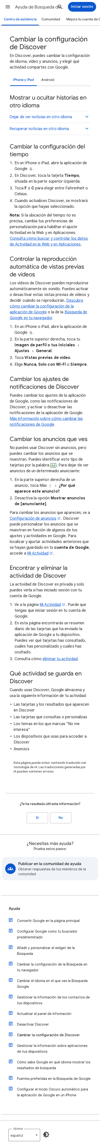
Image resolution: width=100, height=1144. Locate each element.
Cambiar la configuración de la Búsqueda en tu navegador (52, 967)
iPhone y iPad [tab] (23, 80)
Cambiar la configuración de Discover (48, 1035)
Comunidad (51, 19)
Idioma (18, 1128)
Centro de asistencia (20, 19)
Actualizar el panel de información (44, 1014)
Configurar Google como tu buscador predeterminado (47, 934)
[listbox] (24, 1135)
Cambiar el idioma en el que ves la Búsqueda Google (52, 984)
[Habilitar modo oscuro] (46, 1134)
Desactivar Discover (33, 1024)
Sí (37, 818)
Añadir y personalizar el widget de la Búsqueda (46, 951)
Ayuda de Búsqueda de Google (39, 7)
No (60, 818)
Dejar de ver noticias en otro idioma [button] (40, 117)
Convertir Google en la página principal (48, 921)
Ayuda (14, 908)
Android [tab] (47, 80)
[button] (8, 7)
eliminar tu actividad (60, 659)
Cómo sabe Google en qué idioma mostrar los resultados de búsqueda (53, 1065)
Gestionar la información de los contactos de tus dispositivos (53, 1000)
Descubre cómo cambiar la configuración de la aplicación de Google (46, 306)
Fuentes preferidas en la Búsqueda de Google (54, 1078)
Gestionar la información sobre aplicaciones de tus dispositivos (52, 1049)
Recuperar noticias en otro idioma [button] (39, 128)
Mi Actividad (38, 553)
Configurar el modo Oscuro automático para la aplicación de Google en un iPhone (52, 1092)
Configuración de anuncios (33, 518)
